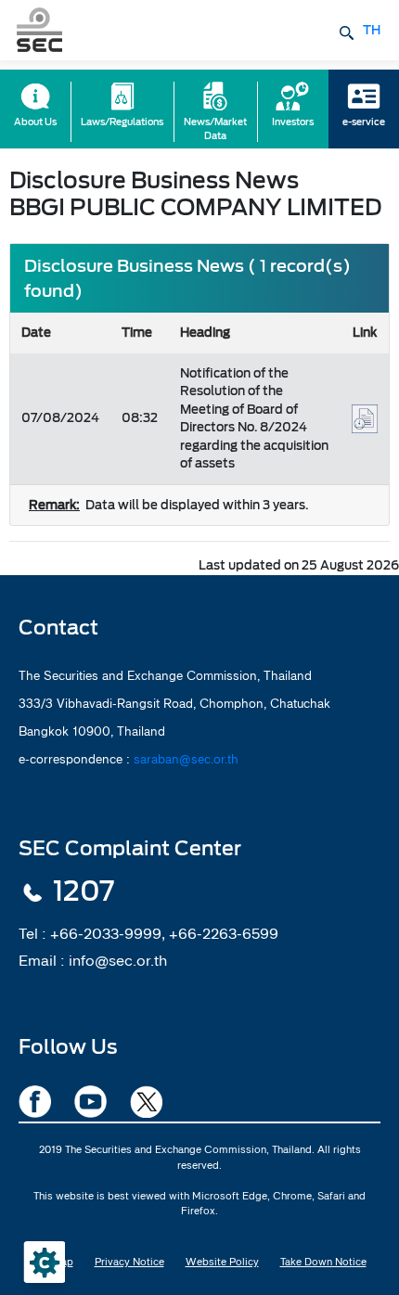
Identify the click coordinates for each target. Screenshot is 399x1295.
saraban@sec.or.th (186, 759)
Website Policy (222, 1261)
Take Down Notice (323, 1261)
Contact (58, 627)
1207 (83, 891)
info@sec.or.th (118, 960)
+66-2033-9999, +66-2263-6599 (164, 933)
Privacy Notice (129, 1261)
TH (371, 30)
